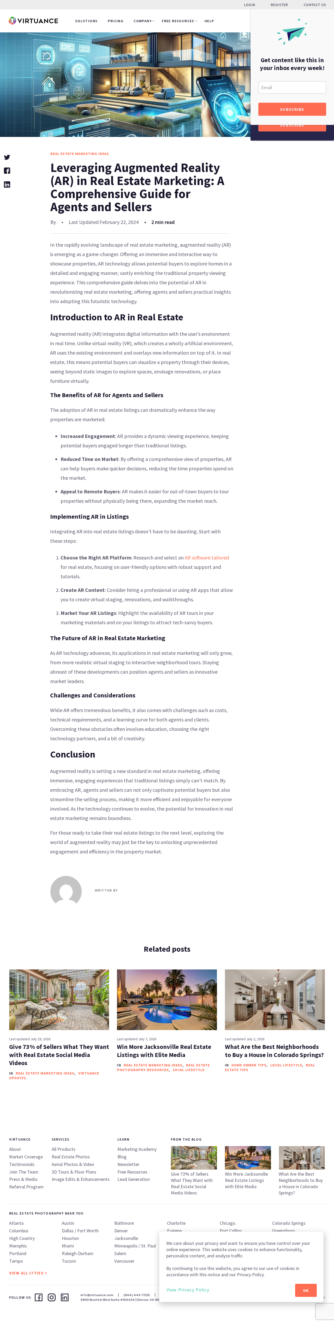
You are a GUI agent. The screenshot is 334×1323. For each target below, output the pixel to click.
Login (249, 4)
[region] (241, 1267)
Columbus (18, 1231)
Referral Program (26, 1187)
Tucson (69, 1261)
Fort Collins (231, 1231)
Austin (68, 1223)
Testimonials (21, 1164)
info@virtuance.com (96, 1295)
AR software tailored (207, 557)
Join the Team (23, 1172)
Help (209, 21)
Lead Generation (133, 1179)
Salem (120, 1253)
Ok (306, 1290)
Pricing (115, 21)
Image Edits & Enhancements (81, 1179)
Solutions (86, 21)
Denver (121, 1231)
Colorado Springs (289, 1223)
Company (143, 21)
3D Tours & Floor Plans (74, 1172)
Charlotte (176, 1223)
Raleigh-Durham (77, 1253)
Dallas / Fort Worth (80, 1231)
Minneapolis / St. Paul (135, 1246)
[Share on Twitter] (7, 157)
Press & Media (23, 1179)
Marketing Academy (137, 1149)
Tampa (16, 1261)
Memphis (18, 1246)
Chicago (227, 1223)
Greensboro (283, 1231)
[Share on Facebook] (7, 170)
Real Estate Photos (71, 1157)
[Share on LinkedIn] (7, 184)
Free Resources (178, 21)
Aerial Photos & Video (73, 1164)
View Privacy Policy (187, 1290)
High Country (22, 1238)
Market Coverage (26, 1157)
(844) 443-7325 (136, 1295)
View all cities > (28, 1272)
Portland (17, 1253)
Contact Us (315, 4)
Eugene (174, 1231)
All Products (63, 1149)
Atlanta (16, 1223)
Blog (122, 1157)
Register (279, 4)
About (15, 1149)
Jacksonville (126, 1238)
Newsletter (128, 1164)
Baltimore (124, 1223)
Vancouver (124, 1261)
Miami (68, 1246)
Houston (70, 1238)
